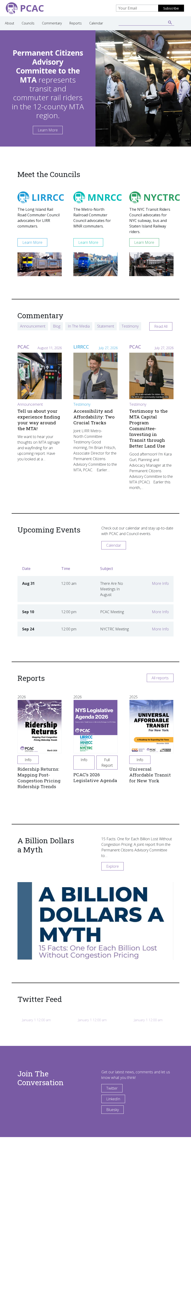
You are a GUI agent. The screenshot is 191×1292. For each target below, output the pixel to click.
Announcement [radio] (32, 326)
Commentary (52, 23)
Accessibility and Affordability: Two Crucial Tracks (94, 416)
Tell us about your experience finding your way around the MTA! (38, 419)
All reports (160, 677)
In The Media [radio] (79, 326)
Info (28, 759)
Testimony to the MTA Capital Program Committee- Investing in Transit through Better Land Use (148, 428)
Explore (112, 866)
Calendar (96, 23)
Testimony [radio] (130, 326)
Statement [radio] (105, 326)
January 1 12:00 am (36, 1020)
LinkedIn (113, 1098)
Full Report (107, 762)
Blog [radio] (56, 326)
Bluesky (112, 1109)
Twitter (112, 1088)
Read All (160, 326)
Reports (75, 23)
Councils (28, 23)
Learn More (48, 130)
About (9, 23)
